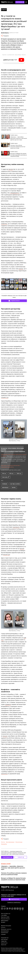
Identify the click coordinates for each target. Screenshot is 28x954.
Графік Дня (4, 941)
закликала (16, 527)
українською (10, 950)
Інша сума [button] (4, 477)
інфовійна (4, 844)
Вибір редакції (4, 920)
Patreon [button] (4, 484)
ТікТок (3, 842)
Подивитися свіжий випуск (14, 902)
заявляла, (4, 224)
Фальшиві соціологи (6, 929)
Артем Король (5, 32)
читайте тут (4, 397)
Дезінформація (5, 931)
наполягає (4, 774)
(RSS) (5, 915)
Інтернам (3, 934)
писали (10, 169)
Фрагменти (4, 917)
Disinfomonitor (4, 932)
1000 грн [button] (19, 473)
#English (3, 922)
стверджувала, (14, 193)
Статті (2, 915)
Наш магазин (4, 939)
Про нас (3, 913)
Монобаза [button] (5, 487)
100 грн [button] (4, 473)
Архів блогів (4, 943)
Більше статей (5, 863)
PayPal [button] (14, 487)
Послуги (3, 927)
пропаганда (19, 842)
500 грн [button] (11, 473)
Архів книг (3, 944)
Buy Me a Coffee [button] (15, 484)
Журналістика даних (6, 925)
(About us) (7, 913)
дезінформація (10, 842)
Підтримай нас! (4, 937)
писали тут (6, 554)
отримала (8, 704)
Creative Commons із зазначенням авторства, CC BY (15, 948)
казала (21, 269)
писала (5, 736)
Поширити (6, 36)
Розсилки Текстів (5, 919)
